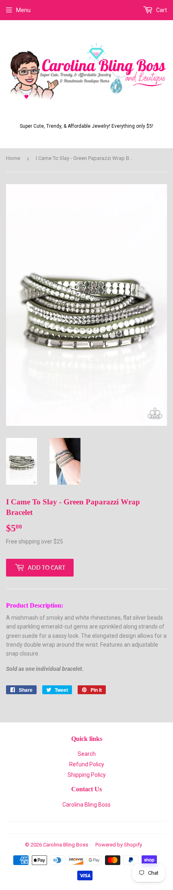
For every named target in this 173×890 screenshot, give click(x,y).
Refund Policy (86, 764)
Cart (161, 10)
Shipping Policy (87, 775)
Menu (23, 10)
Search (87, 754)
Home (13, 158)
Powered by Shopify (118, 845)
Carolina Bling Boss (86, 804)
